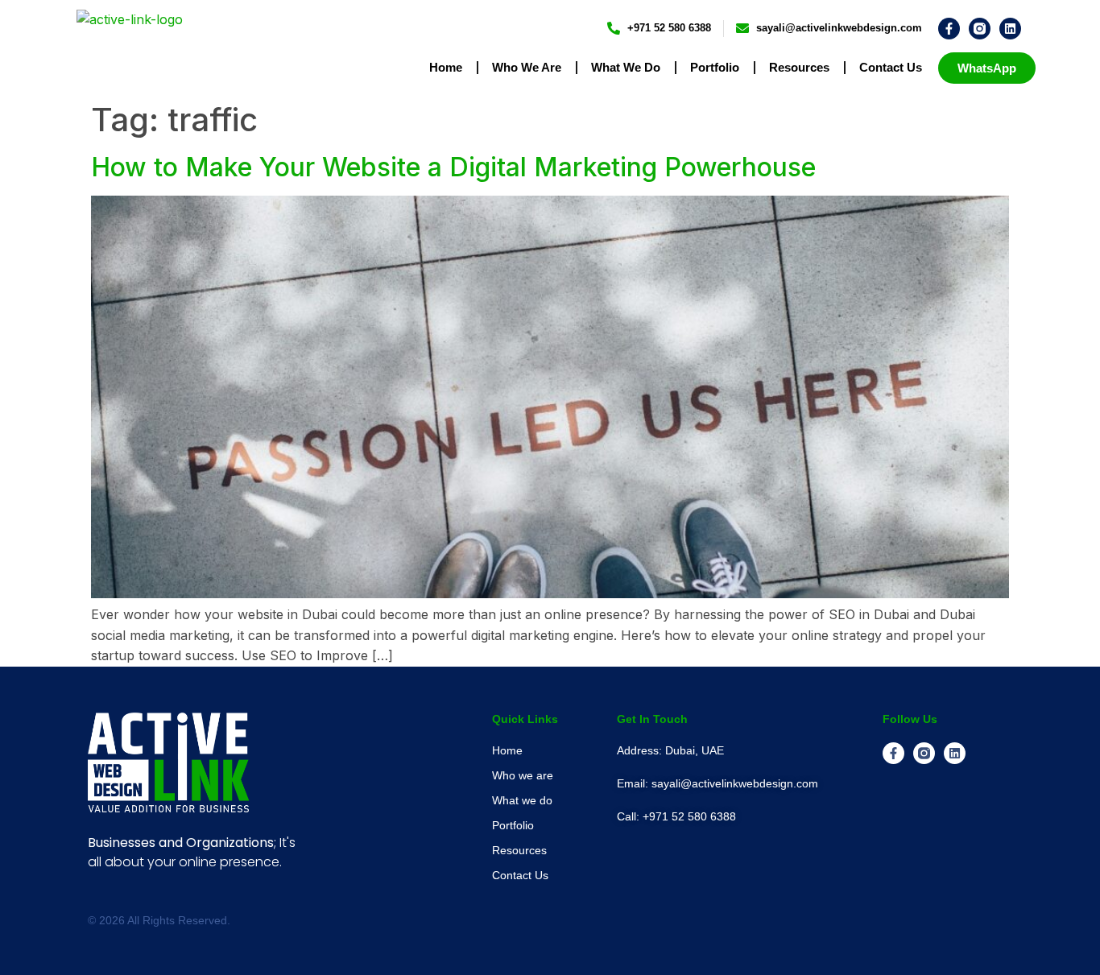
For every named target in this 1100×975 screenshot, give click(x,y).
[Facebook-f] (949, 28)
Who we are (526, 67)
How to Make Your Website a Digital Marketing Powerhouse (453, 167)
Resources (799, 67)
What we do (625, 67)
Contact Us (890, 67)
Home (445, 67)
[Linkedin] (1010, 28)
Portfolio (714, 67)
